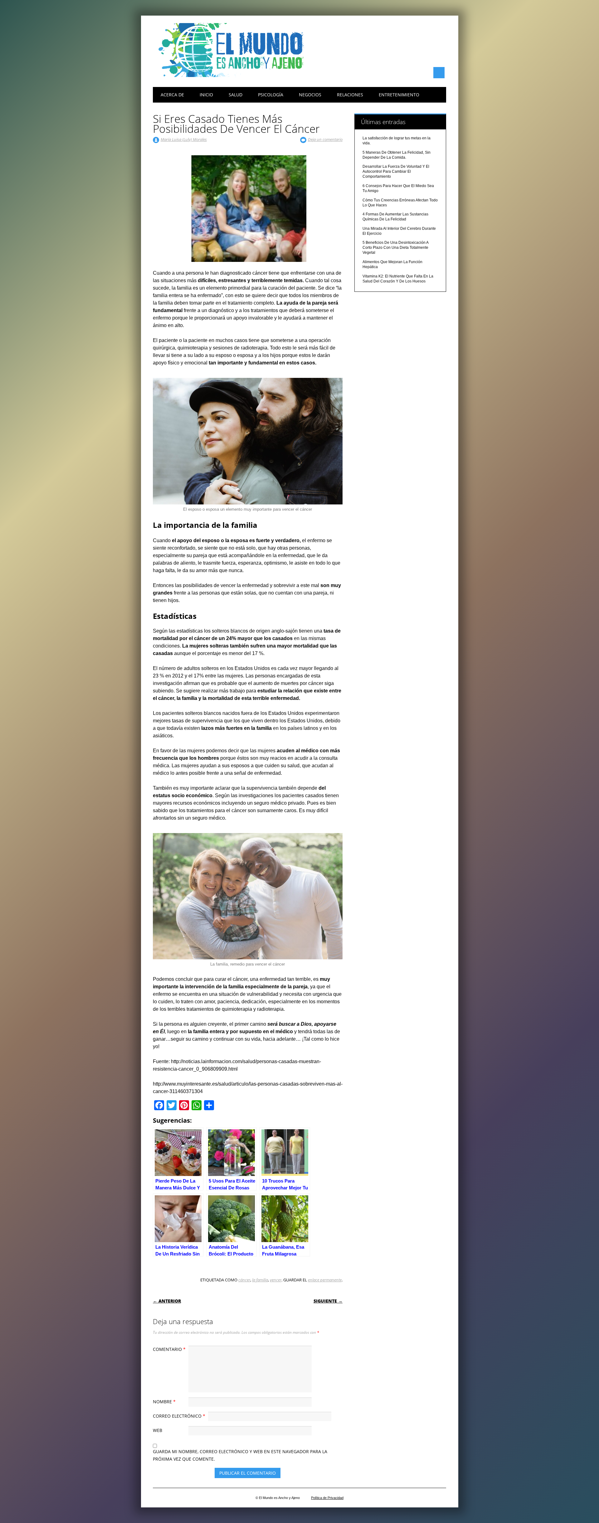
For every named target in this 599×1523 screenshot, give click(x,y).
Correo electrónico (179, 1416)
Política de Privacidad (327, 1498)
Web (157, 1430)
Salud (235, 95)
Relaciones (350, 95)
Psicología (270, 95)
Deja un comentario (325, 139)
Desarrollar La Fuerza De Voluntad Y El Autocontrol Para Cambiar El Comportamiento (396, 171)
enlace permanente (325, 1280)
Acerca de (172, 95)
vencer (275, 1280)
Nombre (164, 1402)
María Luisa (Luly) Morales (184, 139)
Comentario (169, 1349)
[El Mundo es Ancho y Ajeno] (234, 75)
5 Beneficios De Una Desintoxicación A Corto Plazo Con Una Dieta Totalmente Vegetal (395, 247)
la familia (260, 1280)
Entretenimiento (399, 95)
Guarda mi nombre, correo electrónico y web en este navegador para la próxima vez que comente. (240, 1455)
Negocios (310, 95)
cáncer (244, 1280)
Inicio (206, 95)
